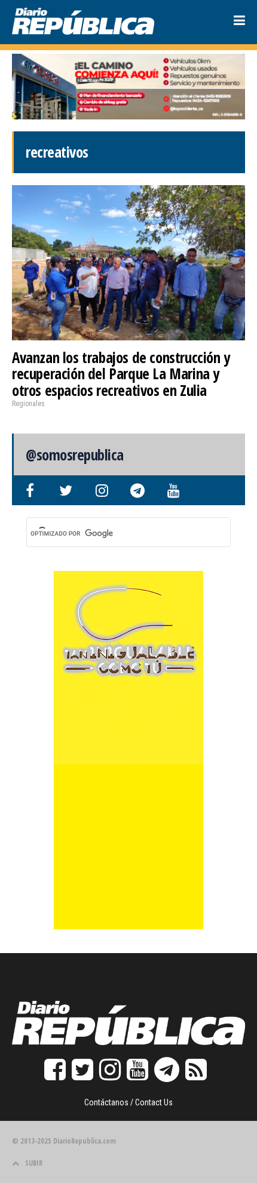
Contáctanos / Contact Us (128, 1102)
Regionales (28, 404)
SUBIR (33, 1163)
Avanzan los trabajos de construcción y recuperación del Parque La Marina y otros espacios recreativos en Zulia (121, 373)
